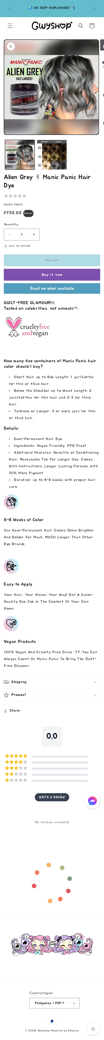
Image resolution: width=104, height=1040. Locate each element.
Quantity (11, 224)
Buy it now (52, 275)
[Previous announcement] (9, 8)
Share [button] (15, 710)
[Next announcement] (94, 8)
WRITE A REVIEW (52, 797)
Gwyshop (44, 1030)
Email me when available (52, 288)
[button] (10, 25)
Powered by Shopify (65, 1030)
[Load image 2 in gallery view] (52, 155)
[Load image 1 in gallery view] (20, 155)
